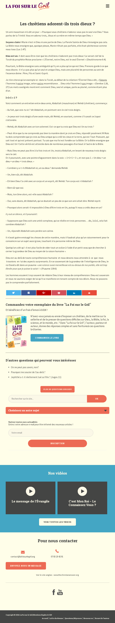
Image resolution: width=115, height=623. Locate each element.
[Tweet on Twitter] (13, 292)
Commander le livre (47, 337)
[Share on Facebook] (28, 292)
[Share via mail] (89, 292)
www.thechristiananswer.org (66, 575)
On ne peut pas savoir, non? (25, 367)
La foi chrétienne (56, 618)
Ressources (88, 618)
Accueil (45, 618)
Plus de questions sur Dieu (57, 389)
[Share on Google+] (43, 292)
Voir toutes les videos (57, 522)
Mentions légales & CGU (42, 615)
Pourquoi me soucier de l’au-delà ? (28, 372)
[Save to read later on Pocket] (59, 292)
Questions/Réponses (73, 618)
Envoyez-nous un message (25, 565)
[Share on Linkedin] (74, 292)
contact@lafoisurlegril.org (23, 556)
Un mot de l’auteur (102, 618)
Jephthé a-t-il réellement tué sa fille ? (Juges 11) (36, 377)
